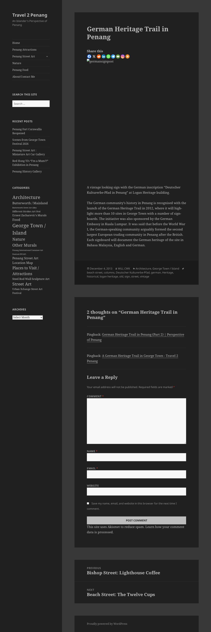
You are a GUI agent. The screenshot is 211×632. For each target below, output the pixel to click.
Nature (16, 63)
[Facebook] (89, 56)
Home (16, 43)
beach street (95, 272)
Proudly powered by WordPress (107, 624)
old (121, 276)
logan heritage (109, 276)
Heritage (167, 272)
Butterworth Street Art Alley (24, 207)
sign (127, 276)
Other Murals (24, 245)
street (135, 276)
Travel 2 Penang (29, 15)
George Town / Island (165, 268)
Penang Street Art (23, 56)
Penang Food (20, 70)
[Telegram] (113, 56)
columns (109, 272)
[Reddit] (99, 56)
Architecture (26, 197)
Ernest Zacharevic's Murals (29, 215)
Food (16, 219)
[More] (127, 56)
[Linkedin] (104, 56)
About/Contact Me (23, 76)
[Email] (118, 56)
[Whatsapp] (108, 56)
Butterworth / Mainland (30, 203)
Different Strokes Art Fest (26, 211)
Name (92, 451)
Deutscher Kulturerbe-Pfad (133, 272)
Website (93, 485)
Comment (95, 396)
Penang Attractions (24, 49)
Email (92, 468)
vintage (144, 276)
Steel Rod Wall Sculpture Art (30, 279)
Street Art (21, 284)
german (156, 272)
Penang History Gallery (27, 171)
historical (92, 276)
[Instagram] (123, 56)
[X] (94, 56)
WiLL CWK (124, 268)
